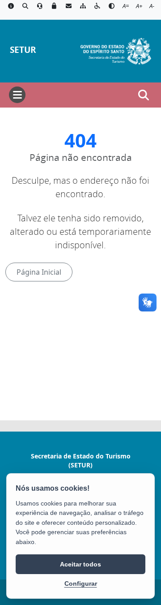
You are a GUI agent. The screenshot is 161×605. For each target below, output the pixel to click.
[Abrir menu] (17, 94)
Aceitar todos (80, 564)
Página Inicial (39, 272)
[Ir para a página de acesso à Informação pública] (10, 6)
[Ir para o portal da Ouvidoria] (39, 6)
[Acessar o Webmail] (68, 6)
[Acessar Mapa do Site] (82, 6)
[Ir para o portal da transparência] (25, 6)
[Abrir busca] (143, 95)
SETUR (23, 49)
